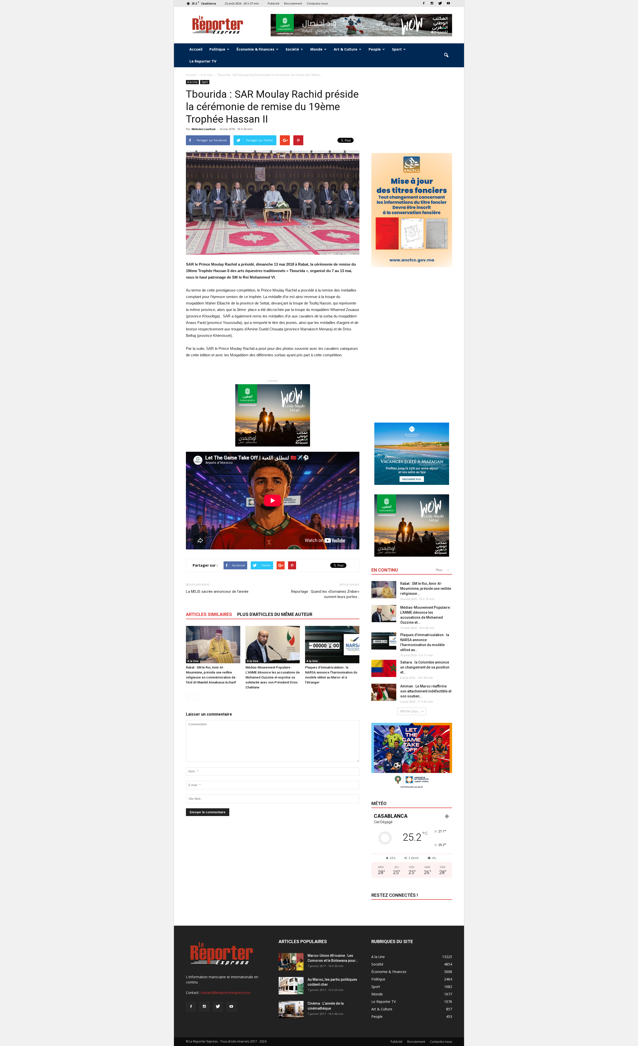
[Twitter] (440, 3)
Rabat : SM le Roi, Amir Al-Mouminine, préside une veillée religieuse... (425, 589)
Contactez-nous (317, 3)
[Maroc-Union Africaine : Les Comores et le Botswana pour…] (291, 962)
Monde (316, 49)
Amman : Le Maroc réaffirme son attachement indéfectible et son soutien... (425, 691)
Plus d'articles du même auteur (274, 614)
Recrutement (293, 3)
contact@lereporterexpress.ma (225, 992)
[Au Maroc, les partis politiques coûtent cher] (291, 985)
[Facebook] (423, 3)
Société (292, 49)
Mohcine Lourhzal (203, 129)
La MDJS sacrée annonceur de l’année (217, 591)
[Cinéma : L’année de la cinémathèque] (291, 1009)
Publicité (273, 3)
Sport (397, 49)
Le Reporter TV (202, 61)
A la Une (192, 82)
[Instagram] (432, 3)
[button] (446, 55)
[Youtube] (448, 3)
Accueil (195, 49)
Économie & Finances (255, 49)
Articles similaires (209, 614)
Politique (217, 49)
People (375, 49)
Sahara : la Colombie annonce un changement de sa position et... (424, 667)
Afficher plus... (410, 711)
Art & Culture (345, 49)
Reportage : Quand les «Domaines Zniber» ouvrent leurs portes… (325, 594)
